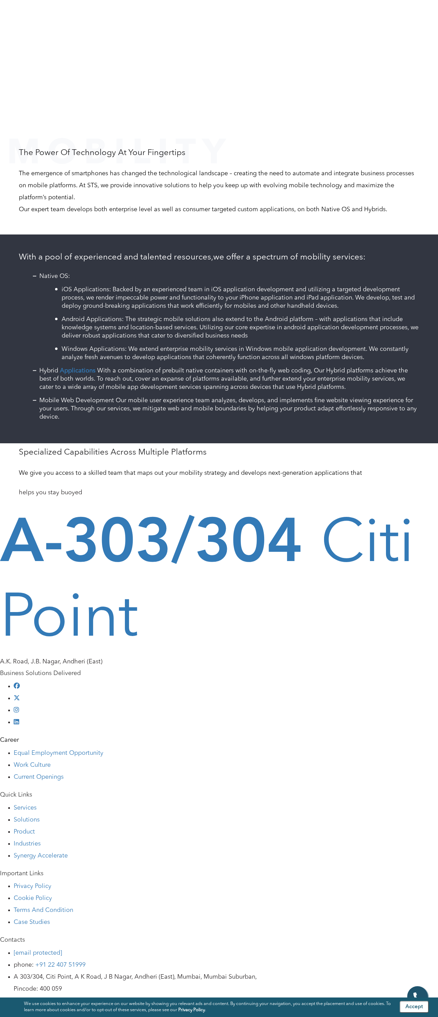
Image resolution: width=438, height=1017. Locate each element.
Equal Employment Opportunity (58, 753)
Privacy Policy (32, 886)
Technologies (311, 13)
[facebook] (17, 686)
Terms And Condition (43, 910)
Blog (343, 13)
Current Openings (39, 777)
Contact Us (415, 13)
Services (177, 13)
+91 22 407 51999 (60, 965)
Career (9, 740)
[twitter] (17, 698)
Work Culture (32, 765)
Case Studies (376, 13)
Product (240, 13)
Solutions (209, 13)
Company (144, 13)
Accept (414, 1006)
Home (15, 66)
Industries (272, 13)
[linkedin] (16, 722)
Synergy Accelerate (41, 856)
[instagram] (16, 710)
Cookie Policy (33, 898)
